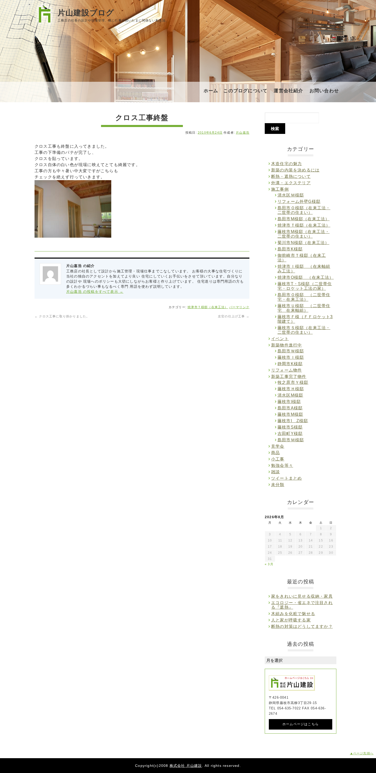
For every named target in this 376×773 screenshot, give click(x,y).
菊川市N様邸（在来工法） (303, 242)
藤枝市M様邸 (290, 414)
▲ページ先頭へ (361, 753)
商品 (275, 453)
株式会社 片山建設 (186, 766)
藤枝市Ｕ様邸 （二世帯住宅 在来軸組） (304, 308)
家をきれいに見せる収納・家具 (302, 596)
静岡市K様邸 (290, 364)
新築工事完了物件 (288, 376)
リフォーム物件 (286, 370)
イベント (280, 339)
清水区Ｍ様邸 (291, 195)
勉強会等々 (282, 465)
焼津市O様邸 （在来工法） (306, 277)
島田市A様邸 (290, 408)
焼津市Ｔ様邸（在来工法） (207, 307)
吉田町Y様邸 (290, 433)
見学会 (277, 446)
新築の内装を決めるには (295, 170)
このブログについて (245, 90)
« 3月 (269, 564)
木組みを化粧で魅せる (293, 614)
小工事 (277, 459)
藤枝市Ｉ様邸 (291, 357)
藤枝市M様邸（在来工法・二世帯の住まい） (303, 233)
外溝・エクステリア (291, 183)
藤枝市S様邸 (290, 427)
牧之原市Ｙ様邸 (293, 382)
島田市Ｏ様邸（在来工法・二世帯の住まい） (304, 210)
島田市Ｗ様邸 (291, 351)
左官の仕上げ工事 (233, 316)
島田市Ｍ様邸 (291, 440)
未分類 (277, 484)
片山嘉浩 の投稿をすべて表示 (94, 292)
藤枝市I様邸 (289, 401)
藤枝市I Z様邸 (293, 421)
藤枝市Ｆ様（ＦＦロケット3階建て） (305, 319)
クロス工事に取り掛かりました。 (62, 316)
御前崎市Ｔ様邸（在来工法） (302, 257)
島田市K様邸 (290, 249)
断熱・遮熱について (291, 176)
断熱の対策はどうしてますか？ (302, 626)
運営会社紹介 (288, 90)
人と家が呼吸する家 (291, 620)
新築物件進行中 (286, 345)
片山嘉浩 (242, 132)
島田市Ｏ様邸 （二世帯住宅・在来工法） (304, 297)
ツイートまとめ (286, 478)
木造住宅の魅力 (286, 163)
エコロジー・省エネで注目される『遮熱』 (302, 605)
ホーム (211, 90)
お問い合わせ (324, 90)
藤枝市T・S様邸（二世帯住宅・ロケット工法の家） (305, 286)
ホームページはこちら (300, 724)
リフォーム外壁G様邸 (299, 201)
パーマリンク (239, 307)
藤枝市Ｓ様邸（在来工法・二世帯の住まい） (304, 330)
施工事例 (280, 189)
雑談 (275, 472)
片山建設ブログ (86, 12)
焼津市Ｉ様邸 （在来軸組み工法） (304, 268)
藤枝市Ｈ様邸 (291, 389)
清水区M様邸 (290, 395)
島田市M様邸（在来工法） (303, 219)
